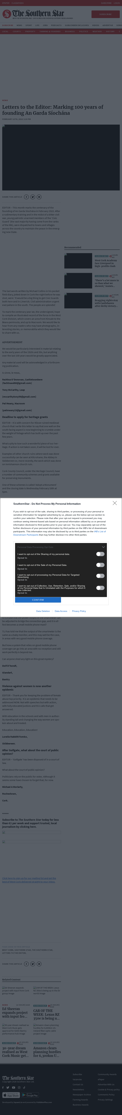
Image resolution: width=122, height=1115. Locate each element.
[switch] (100, 554)
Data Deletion (43, 611)
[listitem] (61, 547)
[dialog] (61, 557)
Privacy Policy (79, 611)
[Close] (116, 504)
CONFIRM (38, 600)
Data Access (61, 611)
